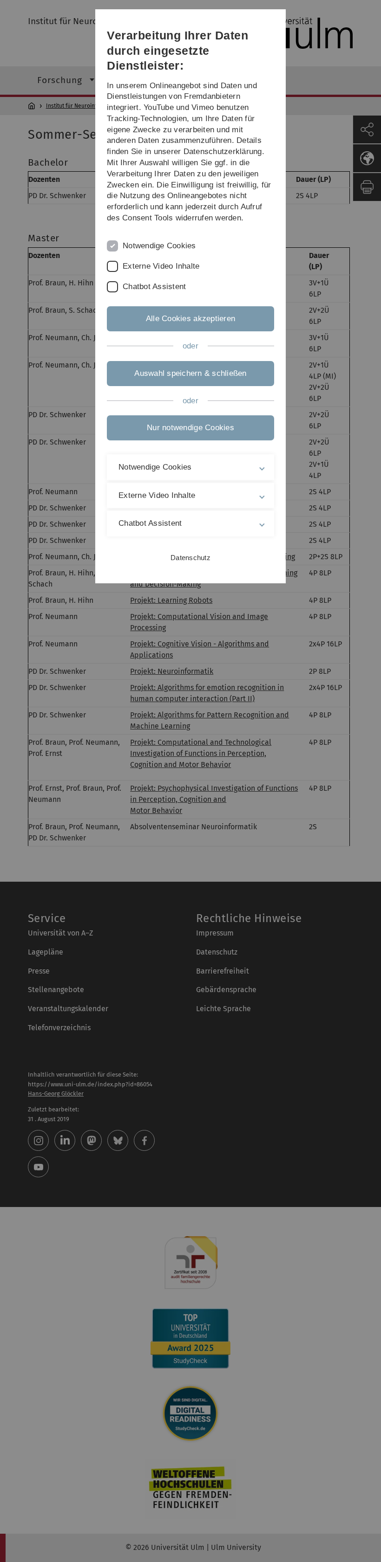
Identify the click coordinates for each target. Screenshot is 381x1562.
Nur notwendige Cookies (190, 427)
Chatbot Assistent (154, 286)
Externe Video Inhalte (161, 266)
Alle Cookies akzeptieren (190, 318)
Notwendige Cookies (159, 245)
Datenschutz (190, 558)
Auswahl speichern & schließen (190, 373)
